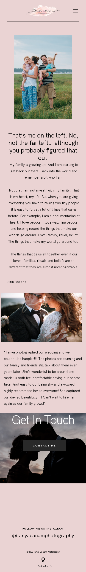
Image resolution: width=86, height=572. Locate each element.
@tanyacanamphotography (43, 535)
